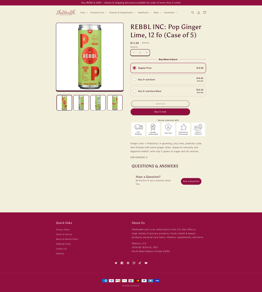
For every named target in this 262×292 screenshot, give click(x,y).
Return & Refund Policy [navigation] (67, 239)
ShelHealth (134, 286)
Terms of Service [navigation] (64, 234)
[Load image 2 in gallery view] (81, 102)
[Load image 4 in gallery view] (115, 102)
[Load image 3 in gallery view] (98, 102)
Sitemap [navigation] (60, 253)
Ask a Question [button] (191, 181)
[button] (84, 12)
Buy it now (160, 111)
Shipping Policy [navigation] (63, 244)
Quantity (134, 47)
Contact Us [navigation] (61, 249)
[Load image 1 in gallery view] (64, 102)
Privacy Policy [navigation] (63, 229)
